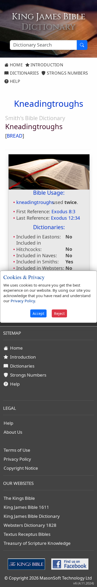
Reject (59, 313)
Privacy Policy (17, 459)
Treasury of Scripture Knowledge (37, 543)
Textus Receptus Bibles (27, 534)
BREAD (15, 135)
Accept (38, 313)
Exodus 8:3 (63, 211)
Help (14, 81)
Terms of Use (17, 450)
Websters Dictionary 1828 (30, 525)
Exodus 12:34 (65, 218)
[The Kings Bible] (27, 563)
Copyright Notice (21, 468)
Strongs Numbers (67, 73)
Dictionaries (24, 73)
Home (16, 65)
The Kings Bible (19, 498)
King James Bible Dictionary (32, 516)
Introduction (46, 65)
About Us (13, 432)
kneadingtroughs (35, 202)
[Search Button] (82, 45)
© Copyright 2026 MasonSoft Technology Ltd (48, 578)
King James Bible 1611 (26, 507)
